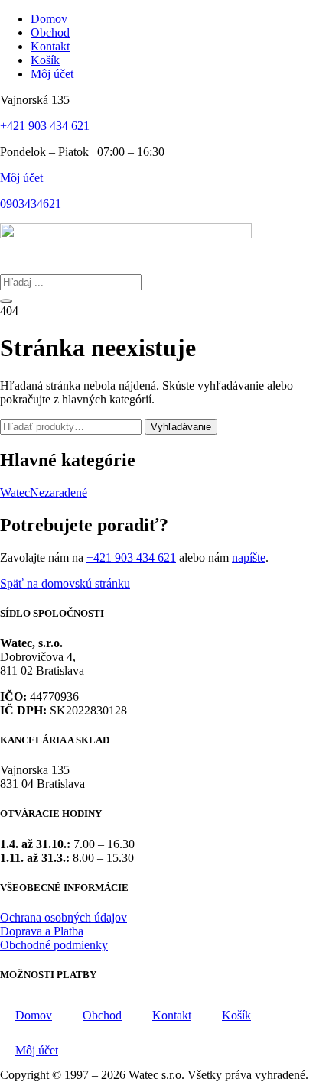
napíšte (248, 557)
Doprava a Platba (41, 931)
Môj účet (21, 177)
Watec (15, 492)
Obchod (102, 1015)
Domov (33, 1015)
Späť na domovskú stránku (65, 583)
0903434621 (30, 203)
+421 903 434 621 (45, 125)
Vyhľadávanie (181, 426)
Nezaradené (58, 492)
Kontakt (171, 1015)
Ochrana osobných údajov (63, 917)
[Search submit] (6, 301)
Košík (236, 1015)
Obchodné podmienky (54, 944)
